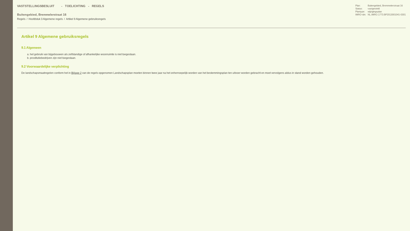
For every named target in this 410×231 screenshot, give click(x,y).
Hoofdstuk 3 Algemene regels (46, 19)
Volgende (6, 53)
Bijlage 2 (76, 72)
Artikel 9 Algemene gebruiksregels (86, 19)
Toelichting (75, 6)
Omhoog (6, 62)
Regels (21, 19)
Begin (6, 36)
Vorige (6, 45)
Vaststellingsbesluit (35, 6)
